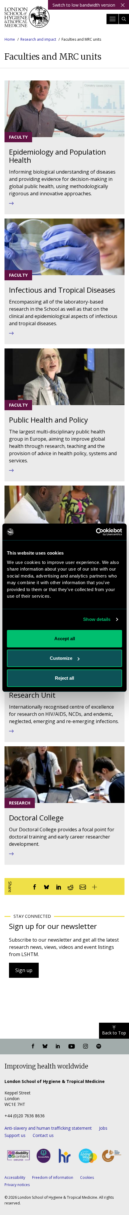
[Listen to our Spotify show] (98, 1046)
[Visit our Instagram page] (85, 1046)
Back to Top (114, 1033)
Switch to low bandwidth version (83, 5)
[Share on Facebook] (34, 886)
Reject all (64, 678)
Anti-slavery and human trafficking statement (48, 1128)
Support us (15, 1135)
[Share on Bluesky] (46, 886)
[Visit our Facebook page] (33, 1046)
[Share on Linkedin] (58, 886)
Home (9, 39)
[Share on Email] (82, 886)
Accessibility (14, 1177)
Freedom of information (52, 1177)
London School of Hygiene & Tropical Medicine (27, 19)
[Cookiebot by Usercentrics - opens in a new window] (96, 532)
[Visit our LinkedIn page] (58, 1046)
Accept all (64, 638)
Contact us (43, 1135)
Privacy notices (17, 1184)
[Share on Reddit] (70, 886)
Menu (112, 19)
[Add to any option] (94, 886)
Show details (96, 619)
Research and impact (38, 39)
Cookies (87, 1177)
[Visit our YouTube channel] (71, 1046)
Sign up (23, 970)
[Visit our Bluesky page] (45, 1046)
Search (124, 19)
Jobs (103, 1128)
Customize (61, 658)
